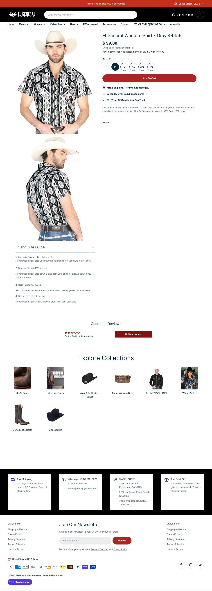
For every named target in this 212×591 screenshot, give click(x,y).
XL (133, 66)
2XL (142, 66)
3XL (151, 66)
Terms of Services (99, 549)
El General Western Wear (28, 575)
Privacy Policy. (120, 549)
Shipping (106, 48)
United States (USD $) (189, 3)
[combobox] (90, 15)
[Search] (133, 15)
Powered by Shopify (53, 575)
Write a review (133, 334)
